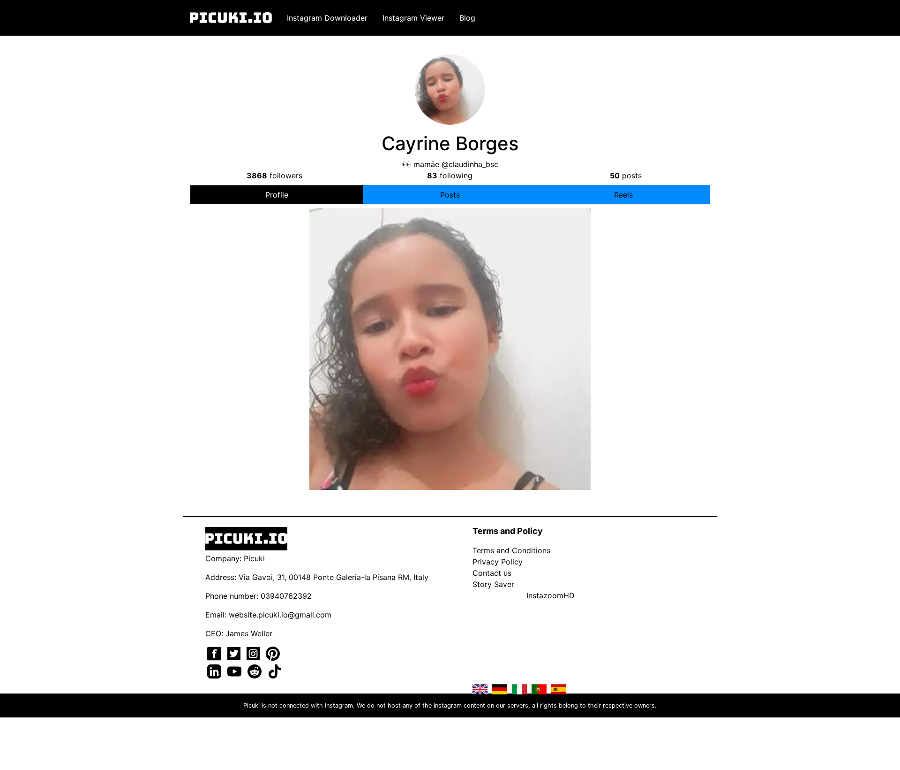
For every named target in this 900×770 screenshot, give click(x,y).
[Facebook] (215, 652)
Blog (467, 18)
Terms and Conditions (511, 550)
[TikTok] (275, 670)
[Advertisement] (450, 287)
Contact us (491, 573)
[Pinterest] (273, 652)
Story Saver (493, 584)
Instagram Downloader (327, 18)
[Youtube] (235, 670)
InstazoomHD (550, 595)
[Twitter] (235, 652)
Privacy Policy (497, 561)
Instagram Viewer (413, 18)
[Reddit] (256, 670)
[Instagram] (254, 652)
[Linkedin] (215, 670)
